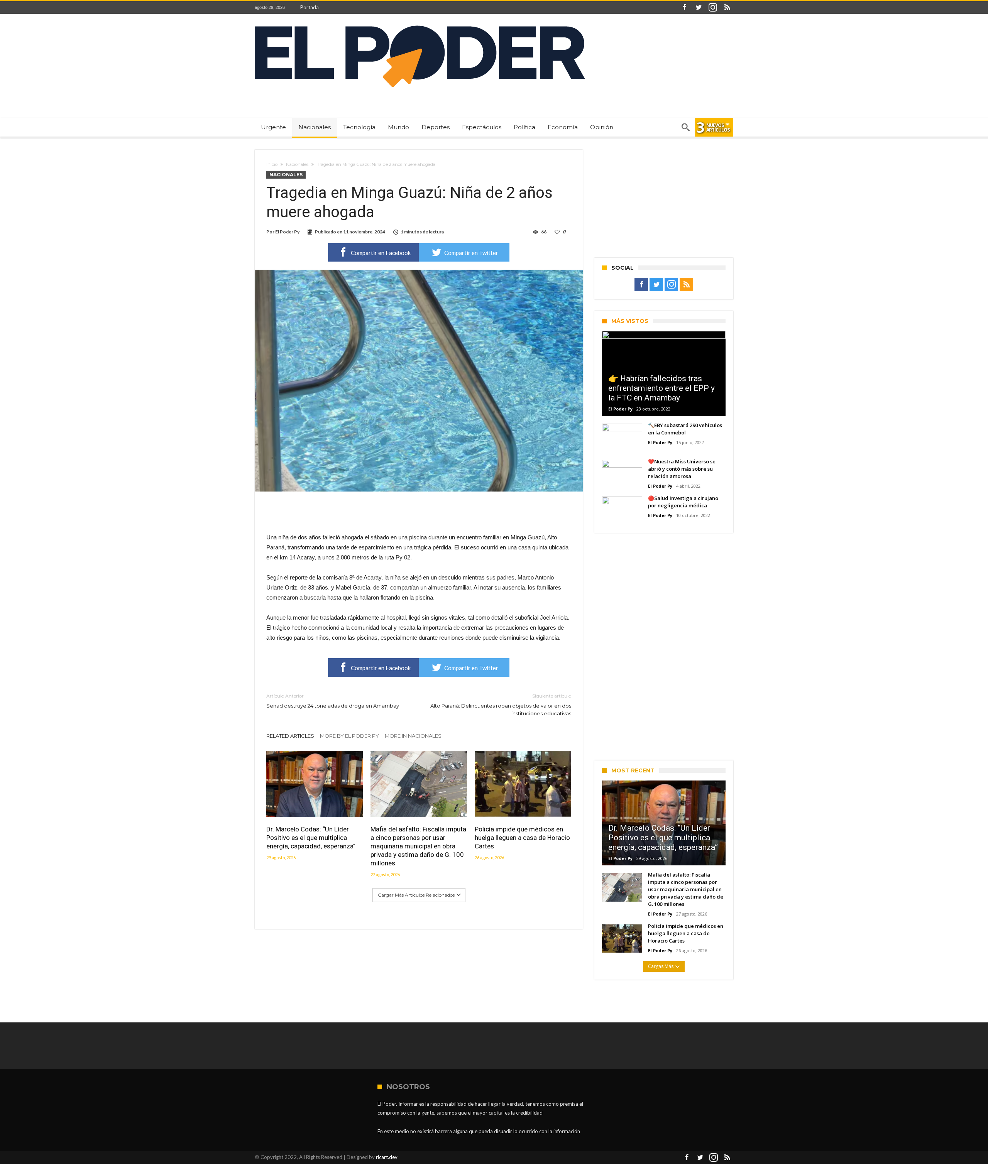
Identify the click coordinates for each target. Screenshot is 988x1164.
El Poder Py (287, 232)
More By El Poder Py (349, 736)
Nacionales (297, 164)
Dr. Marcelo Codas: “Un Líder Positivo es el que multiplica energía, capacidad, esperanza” (310, 837)
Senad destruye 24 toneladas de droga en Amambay (332, 701)
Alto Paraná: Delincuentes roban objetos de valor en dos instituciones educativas (500, 704)
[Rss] (727, 7)
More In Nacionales (413, 736)
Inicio (271, 164)
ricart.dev (387, 1157)
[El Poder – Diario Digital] (420, 25)
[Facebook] (684, 7)
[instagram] (713, 7)
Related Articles (290, 736)
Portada (309, 7)
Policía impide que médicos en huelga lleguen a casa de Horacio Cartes (522, 837)
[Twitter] (698, 7)
